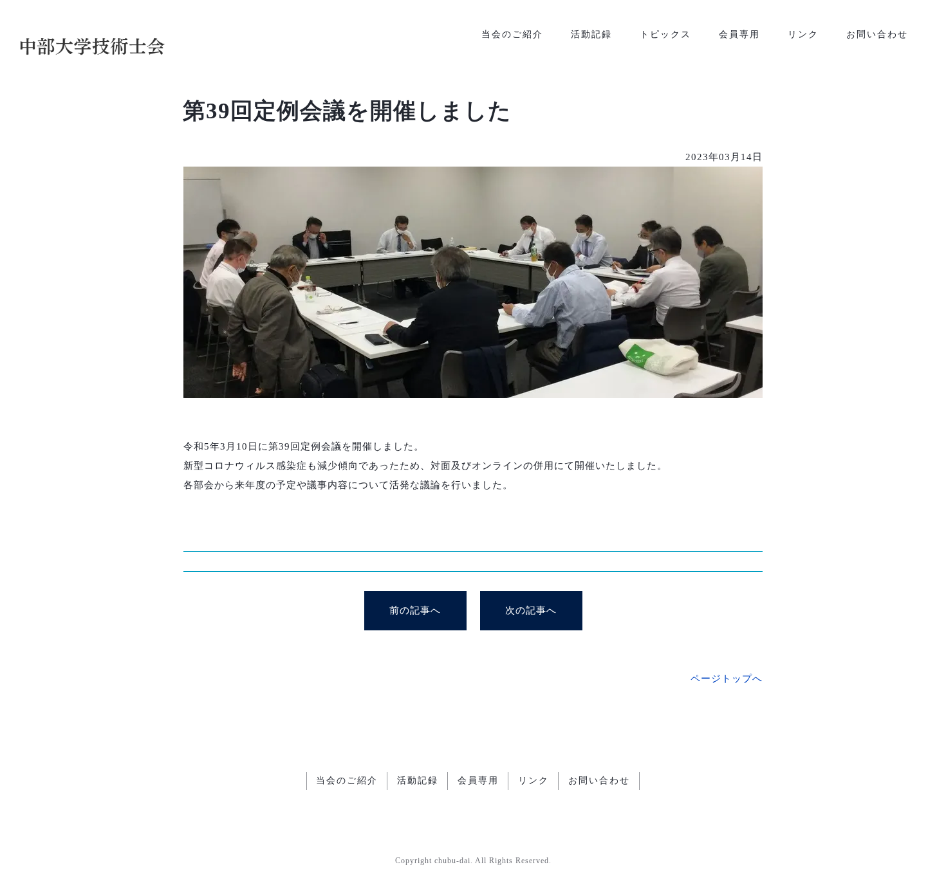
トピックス (665, 34)
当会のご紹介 (512, 34)
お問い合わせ (877, 34)
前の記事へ (415, 610)
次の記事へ (531, 610)
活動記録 (591, 34)
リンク (803, 34)
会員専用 (739, 34)
